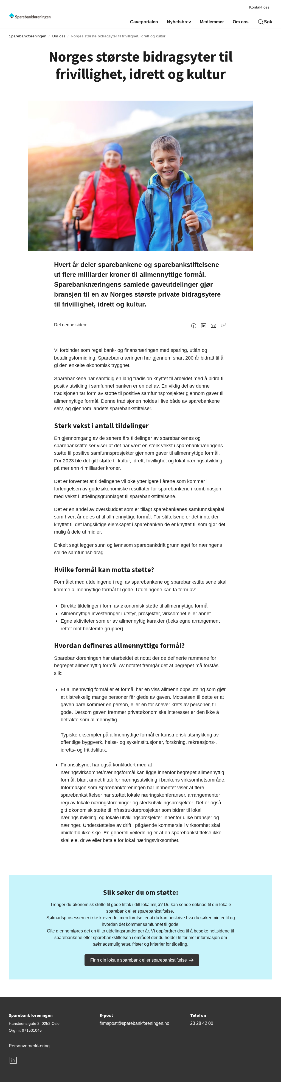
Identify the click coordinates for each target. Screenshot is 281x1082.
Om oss (241, 22)
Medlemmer (212, 22)
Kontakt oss (259, 7)
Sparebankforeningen (27, 36)
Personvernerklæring (29, 1046)
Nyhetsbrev (179, 22)
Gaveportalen (144, 22)
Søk (268, 22)
